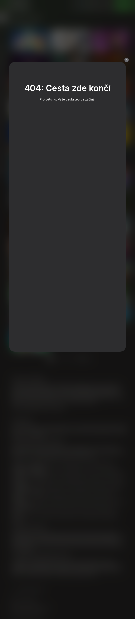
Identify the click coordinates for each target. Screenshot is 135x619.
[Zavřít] (126, 60)
